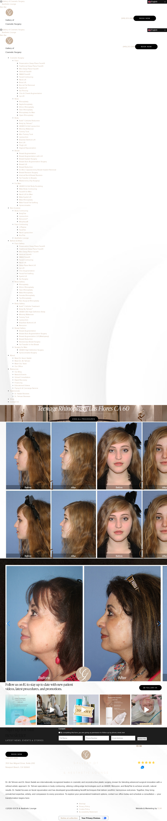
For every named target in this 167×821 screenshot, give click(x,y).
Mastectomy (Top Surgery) (29, 181)
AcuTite (22, 235)
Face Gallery (19, 243)
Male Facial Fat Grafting (28, 202)
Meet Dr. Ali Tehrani (22, 361)
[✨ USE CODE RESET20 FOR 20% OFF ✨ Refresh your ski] (83, 710)
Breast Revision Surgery (28, 172)
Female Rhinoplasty (27, 295)
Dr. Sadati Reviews (22, 394)
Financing (18, 383)
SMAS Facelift (24, 74)
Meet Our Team (21, 364)
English (154, 2)
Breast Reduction (26, 167)
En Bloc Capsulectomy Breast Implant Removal (37, 170)
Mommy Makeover (26, 129)
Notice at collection (69, 818)
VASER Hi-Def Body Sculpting (31, 186)
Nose (17, 99)
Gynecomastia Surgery (28, 353)
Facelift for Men (25, 192)
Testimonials (15, 391)
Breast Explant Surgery (28, 159)
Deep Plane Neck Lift (27, 265)
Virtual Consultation (22, 377)
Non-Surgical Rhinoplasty (29, 301)
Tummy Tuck (24, 131)
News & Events (20, 374)
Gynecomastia (24, 205)
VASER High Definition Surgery (31, 350)
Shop (12, 399)
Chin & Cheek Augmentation (30, 93)
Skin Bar (3, 7)
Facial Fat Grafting (26, 273)
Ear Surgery (23, 279)
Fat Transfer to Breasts (28, 178)
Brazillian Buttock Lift (27, 323)
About (12, 355)
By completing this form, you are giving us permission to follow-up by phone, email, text (93, 732)
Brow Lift (22, 82)
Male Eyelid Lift (25, 197)
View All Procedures (83, 419)
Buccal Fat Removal (27, 85)
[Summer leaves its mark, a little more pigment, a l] (146, 710)
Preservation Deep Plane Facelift (32, 63)
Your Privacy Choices (90, 818)
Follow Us (151, 688)
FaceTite (22, 230)
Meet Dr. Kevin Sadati (23, 358)
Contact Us (14, 402)
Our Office (19, 366)
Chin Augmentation (27, 271)
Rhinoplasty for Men (27, 112)
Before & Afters (16, 241)
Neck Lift (22, 80)
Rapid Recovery (21, 380)
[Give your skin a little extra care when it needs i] (20, 710)
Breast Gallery (20, 328)
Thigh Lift (23, 145)
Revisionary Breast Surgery (29, 342)
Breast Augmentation (27, 153)
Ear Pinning (23, 91)
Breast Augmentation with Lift (31, 156)
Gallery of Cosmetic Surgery (13, 1)
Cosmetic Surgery (17, 58)
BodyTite (22, 213)
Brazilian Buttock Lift (27, 140)
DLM (159, 808)
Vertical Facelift (25, 71)
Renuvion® (23, 219)
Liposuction (23, 137)
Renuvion (23, 325)
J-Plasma (22, 227)
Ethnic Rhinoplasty (26, 107)
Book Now (144, 18)
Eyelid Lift (23, 88)
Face (16, 60)
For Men (18, 183)
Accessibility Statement (88, 812)
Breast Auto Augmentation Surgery (33, 161)
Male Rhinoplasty (26, 200)
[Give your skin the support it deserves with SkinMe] (115, 710)
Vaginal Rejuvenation (27, 148)
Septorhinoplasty (25, 104)
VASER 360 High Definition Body (32, 312)
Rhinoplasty (23, 101)
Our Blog (18, 372)
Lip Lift (21, 96)
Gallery (60, 413)
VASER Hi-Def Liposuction (29, 126)
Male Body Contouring (28, 189)
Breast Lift (23, 164)
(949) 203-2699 (127, 18)
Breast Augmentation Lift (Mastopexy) (34, 336)
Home (54, 413)
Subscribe (142, 739)
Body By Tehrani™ (26, 309)
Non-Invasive (15, 208)
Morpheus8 (23, 222)
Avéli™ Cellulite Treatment (29, 306)
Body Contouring (21, 211)
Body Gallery (20, 303)
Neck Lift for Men (26, 194)
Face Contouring (21, 224)
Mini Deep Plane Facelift (29, 69)
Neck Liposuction (26, 232)
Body (17, 118)
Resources (14, 369)
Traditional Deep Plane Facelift (31, 66)
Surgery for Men (21, 347)
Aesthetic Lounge (9, 4)
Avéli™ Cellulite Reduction (29, 121)
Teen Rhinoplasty (26, 110)
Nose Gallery (20, 282)
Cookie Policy (84, 809)
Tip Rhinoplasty (25, 298)
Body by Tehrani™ (26, 123)
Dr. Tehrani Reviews (22, 396)
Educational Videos (22, 385)
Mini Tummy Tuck (26, 134)
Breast (17, 151)
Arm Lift (22, 142)
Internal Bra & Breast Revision (30, 175)
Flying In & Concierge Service (26, 388)
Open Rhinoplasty (26, 115)
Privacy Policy (84, 806)
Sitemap (82, 804)
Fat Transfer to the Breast (29, 344)
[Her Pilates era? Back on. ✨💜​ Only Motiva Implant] (52, 710)
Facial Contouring (26, 77)
